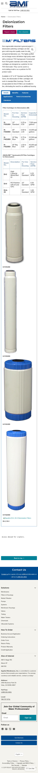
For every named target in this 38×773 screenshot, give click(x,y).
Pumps (3, 601)
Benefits (15, 93)
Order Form (5, 640)
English (18, 754)
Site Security (15, 765)
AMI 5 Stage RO (6, 660)
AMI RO (3, 666)
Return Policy (5, 643)
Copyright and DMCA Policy (25, 763)
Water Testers (5, 617)
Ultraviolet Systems (7, 624)
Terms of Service (12, 761)
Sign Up (28, 718)
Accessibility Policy (8, 763)
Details (5, 93)
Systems (4, 604)
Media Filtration (6, 598)
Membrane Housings (8, 608)
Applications (8, 97)
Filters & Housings (7, 595)
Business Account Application (10, 634)
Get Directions (19, 738)
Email (4, 713)
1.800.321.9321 (25, 10)
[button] (32, 49)
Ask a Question (23, 32)
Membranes (5, 592)
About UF (4, 663)
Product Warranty (7, 647)
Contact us (4, 574)
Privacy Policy (24, 761)
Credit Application (7, 650)
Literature (7, 100)
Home (3, 17)
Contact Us (19, 743)
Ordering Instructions (8, 637)
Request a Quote (9, 32)
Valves (3, 611)
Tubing (3, 614)
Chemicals (4, 620)
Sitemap (24, 765)
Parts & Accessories (23, 97)
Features (25, 93)
